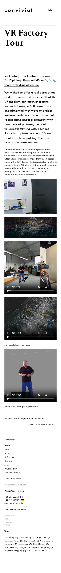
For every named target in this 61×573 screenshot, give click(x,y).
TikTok (7, 525)
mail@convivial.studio (15, 484)
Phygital (25, 547)
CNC (47, 537)
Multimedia (11, 547)
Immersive (10, 544)
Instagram (9, 515)
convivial (18, 10)
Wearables (41, 550)
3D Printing (11, 537)
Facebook (9, 522)
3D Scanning (26, 537)
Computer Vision (13, 541)
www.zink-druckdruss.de (21, 85)
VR (30, 550)
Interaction (25, 544)
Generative (47, 541)
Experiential (31, 541)
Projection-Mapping (15, 550)
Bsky (6, 518)
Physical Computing (43, 547)
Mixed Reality (41, 544)
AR (39, 537)
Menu (52, 10)
